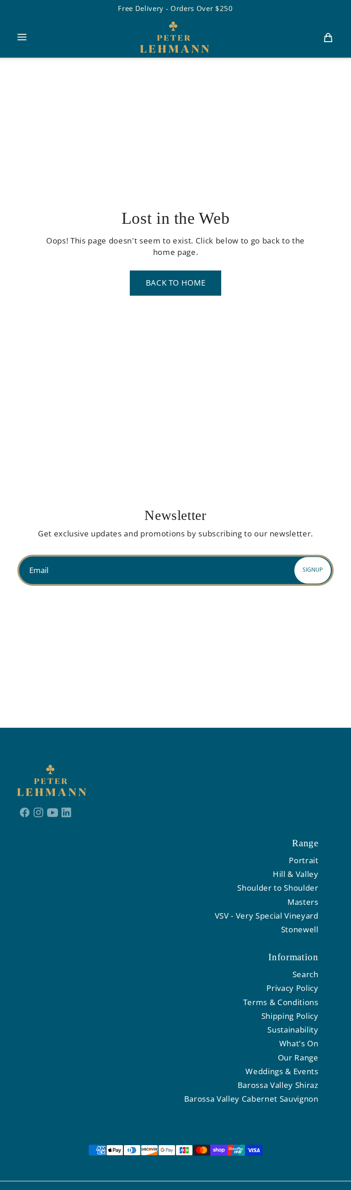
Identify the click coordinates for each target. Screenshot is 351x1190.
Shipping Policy (290, 1016)
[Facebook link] (24, 812)
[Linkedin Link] (66, 812)
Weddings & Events (281, 1071)
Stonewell (300, 929)
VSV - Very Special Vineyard (267, 915)
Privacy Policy (292, 988)
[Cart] (328, 37)
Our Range (298, 1057)
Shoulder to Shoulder (277, 887)
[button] (22, 37)
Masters (303, 902)
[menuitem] (328, 37)
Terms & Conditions (281, 1002)
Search (305, 974)
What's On (299, 1043)
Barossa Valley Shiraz (278, 1085)
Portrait (303, 860)
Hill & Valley (296, 874)
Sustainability (292, 1029)
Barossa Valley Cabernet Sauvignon (251, 1098)
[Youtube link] (53, 812)
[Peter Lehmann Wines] (174, 37)
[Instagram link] (39, 812)
